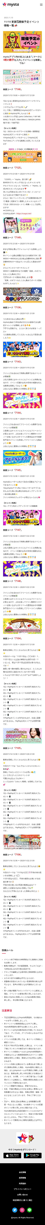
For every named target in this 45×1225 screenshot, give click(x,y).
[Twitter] (14, 1210)
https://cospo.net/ (23, 213)
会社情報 (22, 1172)
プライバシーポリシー (22, 1189)
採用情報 (22, 1178)
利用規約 (22, 1183)
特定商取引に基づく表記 (22, 1200)
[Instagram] (22, 1210)
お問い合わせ (22, 1194)
